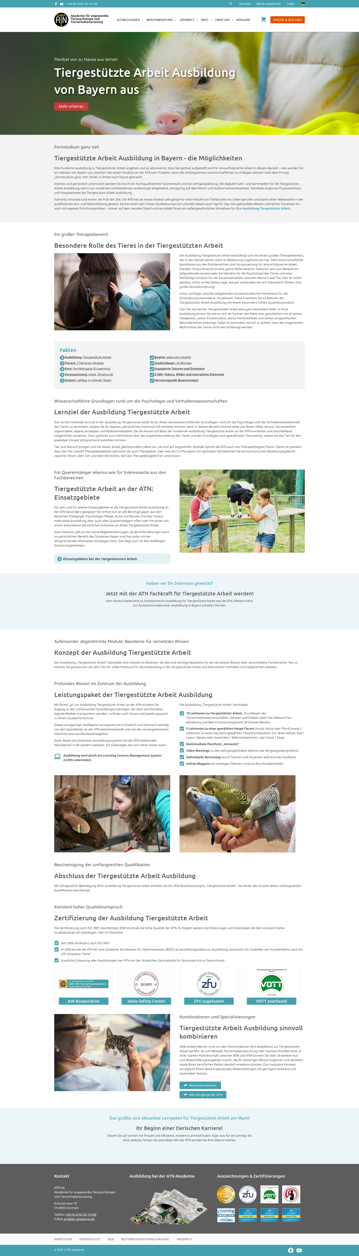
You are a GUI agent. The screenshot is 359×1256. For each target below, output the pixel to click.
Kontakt (245, 4)
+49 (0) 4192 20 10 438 (82, 4)
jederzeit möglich (172, 357)
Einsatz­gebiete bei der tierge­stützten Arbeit (100, 559)
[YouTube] (61, 4)
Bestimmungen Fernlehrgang (145, 1239)
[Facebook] (56, 4)
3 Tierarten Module (84, 363)
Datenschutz (89, 1239)
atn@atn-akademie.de (79, 1219)
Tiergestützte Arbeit (88, 357)
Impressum (63, 1239)
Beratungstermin (269, 4)
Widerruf (184, 1239)
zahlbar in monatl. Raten (88, 380)
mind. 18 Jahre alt (89, 374)
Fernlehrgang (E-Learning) (87, 369)
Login (291, 4)
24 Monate (172, 363)
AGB (111, 1239)
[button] (231, 3)
